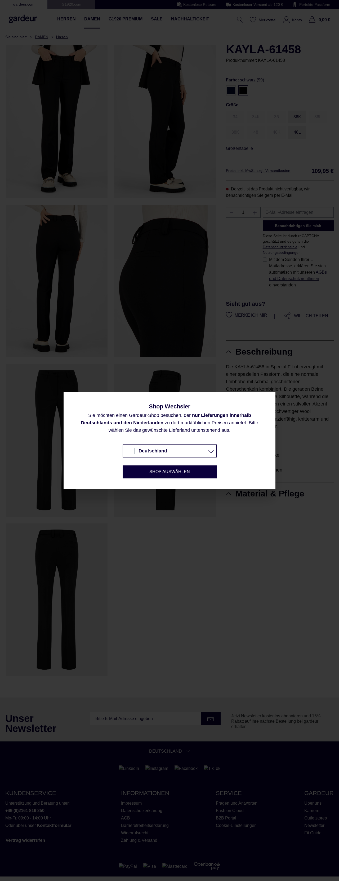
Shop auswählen (169, 471)
